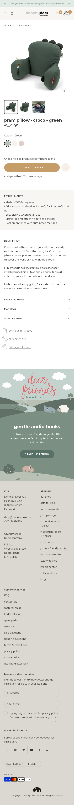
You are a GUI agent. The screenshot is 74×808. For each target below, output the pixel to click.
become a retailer (51, 554)
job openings (48, 515)
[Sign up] (55, 722)
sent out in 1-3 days (20, 330)
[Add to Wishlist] (65, 167)
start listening (37, 454)
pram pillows (24, 25)
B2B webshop (48, 560)
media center (48, 566)
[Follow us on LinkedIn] (47, 750)
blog (43, 579)
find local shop (12, 614)
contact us (10, 601)
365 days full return (20, 347)
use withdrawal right (16, 663)
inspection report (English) (50, 534)
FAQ (6, 595)
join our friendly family (53, 548)
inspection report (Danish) (50, 523)
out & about (9, 25)
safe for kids (47, 502)
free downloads (49, 509)
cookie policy (12, 657)
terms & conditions (15, 645)
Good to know (14, 299)
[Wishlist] (58, 13)
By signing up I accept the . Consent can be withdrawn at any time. (34, 715)
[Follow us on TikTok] (39, 750)
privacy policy (12, 651)
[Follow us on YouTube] (31, 750)
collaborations (48, 573)
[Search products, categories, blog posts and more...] (12, 13)
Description (12, 240)
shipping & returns (15, 638)
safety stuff (13, 318)
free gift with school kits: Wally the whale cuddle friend (37, 3)
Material (10, 308)
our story (45, 496)
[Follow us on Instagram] (16, 750)
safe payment (17, 339)
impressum (47, 542)
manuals (9, 626)
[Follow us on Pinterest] (23, 750)
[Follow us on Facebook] (8, 750)
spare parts (10, 620)
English (32, 764)
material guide (13, 607)
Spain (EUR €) (13, 764)
